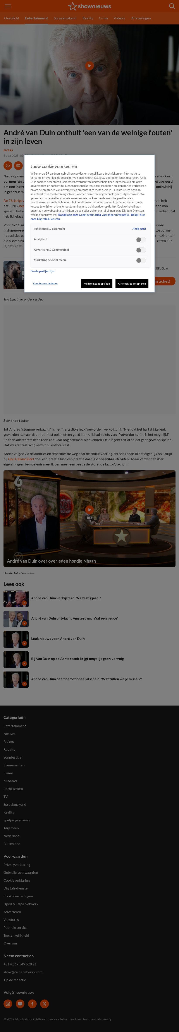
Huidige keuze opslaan (97, 283)
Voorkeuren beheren (45, 283)
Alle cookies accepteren (132, 283)
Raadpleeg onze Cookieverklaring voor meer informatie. (94, 214)
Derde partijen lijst (43, 271)
